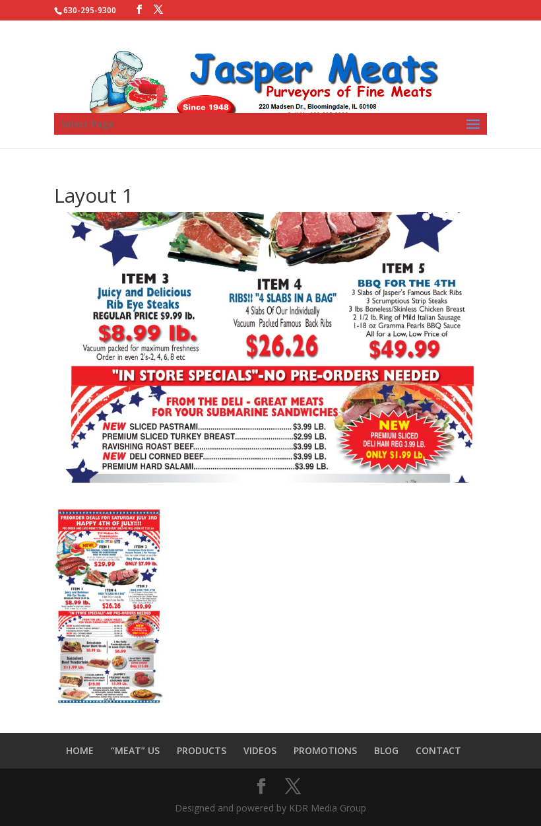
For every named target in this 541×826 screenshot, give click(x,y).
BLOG (386, 750)
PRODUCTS (201, 750)
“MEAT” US (135, 750)
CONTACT (438, 750)
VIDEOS (259, 750)
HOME (80, 750)
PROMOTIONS (325, 750)
